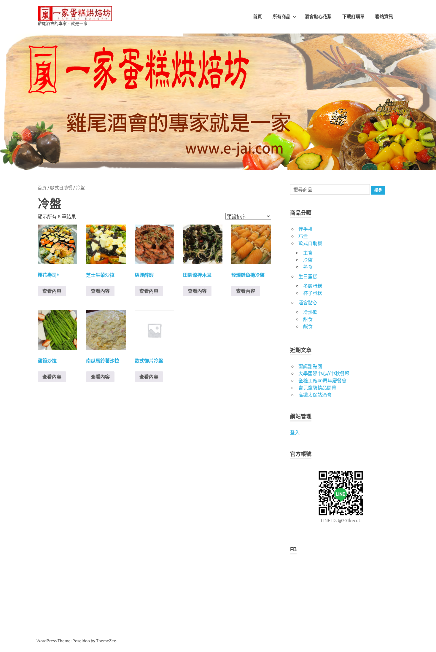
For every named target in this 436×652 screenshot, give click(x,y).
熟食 (308, 267)
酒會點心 (307, 302)
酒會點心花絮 (318, 16)
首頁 (257, 16)
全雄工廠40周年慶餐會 (322, 380)
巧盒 (303, 236)
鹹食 (308, 326)
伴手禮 (305, 229)
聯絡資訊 (384, 16)
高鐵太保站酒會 (315, 394)
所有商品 (281, 16)
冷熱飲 (310, 312)
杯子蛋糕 (312, 293)
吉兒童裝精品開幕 (317, 387)
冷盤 (308, 260)
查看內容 (51, 291)
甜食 (308, 319)
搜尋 (378, 190)
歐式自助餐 (61, 187)
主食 (308, 252)
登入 (295, 432)
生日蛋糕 (307, 276)
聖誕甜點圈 (310, 366)
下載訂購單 (353, 16)
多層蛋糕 (312, 286)
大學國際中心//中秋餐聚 (323, 373)
